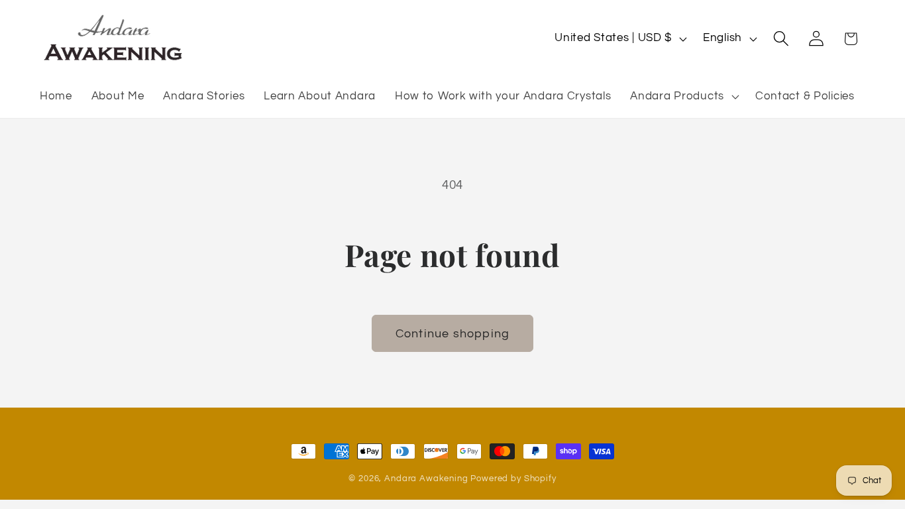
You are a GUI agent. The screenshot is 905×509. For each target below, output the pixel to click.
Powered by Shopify (513, 478)
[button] (683, 96)
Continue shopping (452, 333)
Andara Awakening (426, 478)
